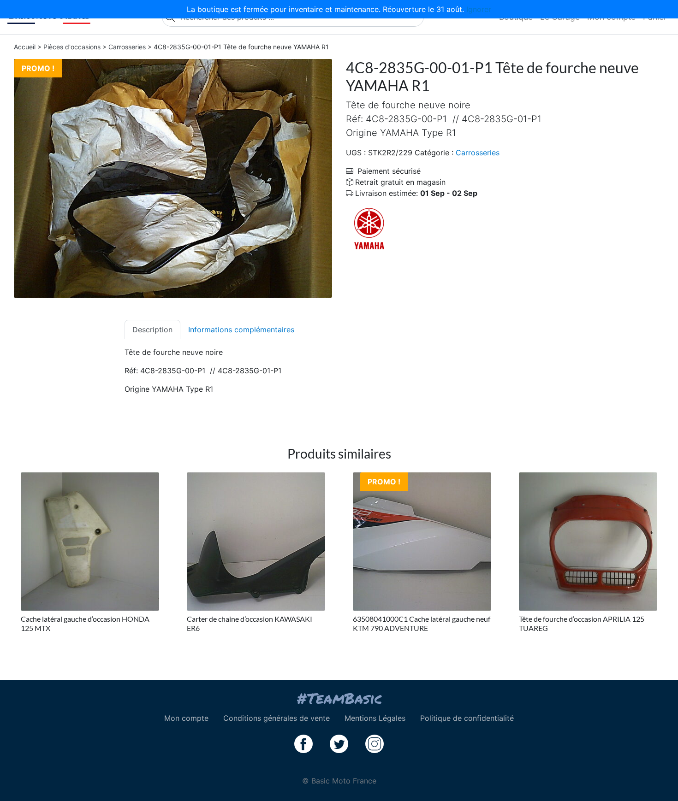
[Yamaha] (369, 228)
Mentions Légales (375, 718)
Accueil (25, 47)
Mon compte (186, 718)
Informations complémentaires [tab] (241, 329)
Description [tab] (152, 329)
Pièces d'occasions (72, 47)
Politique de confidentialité (467, 718)
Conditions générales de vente (276, 718)
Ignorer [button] (478, 9)
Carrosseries (127, 47)
